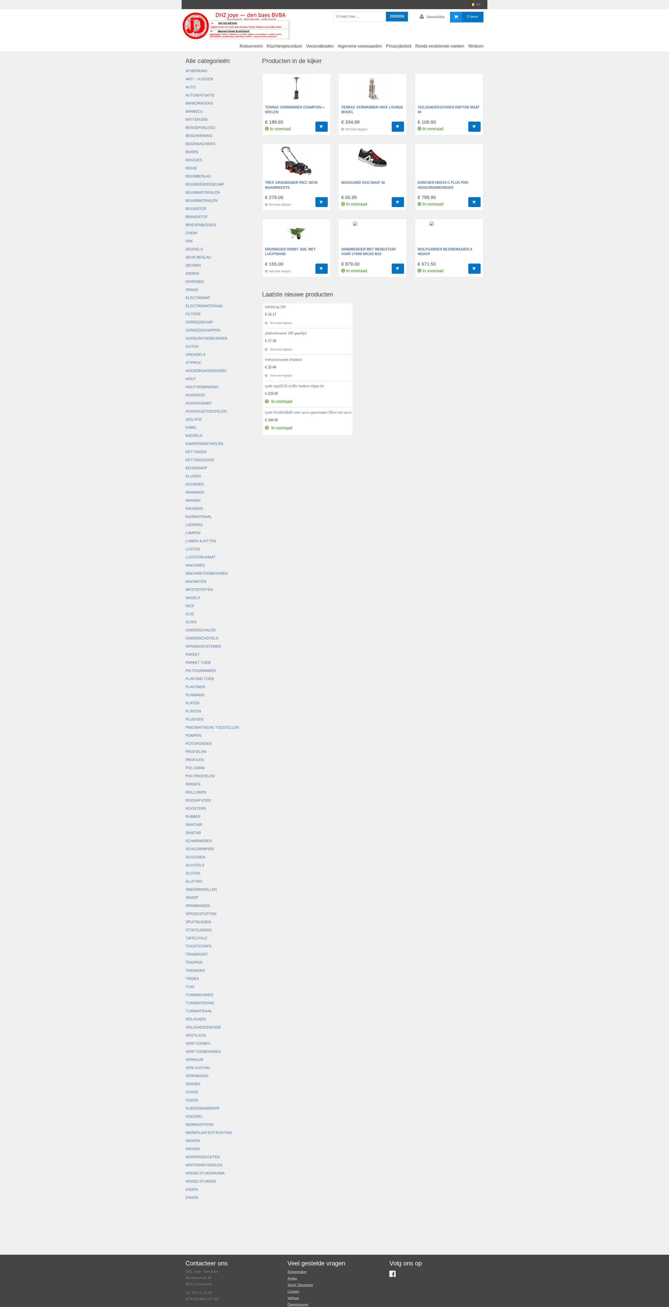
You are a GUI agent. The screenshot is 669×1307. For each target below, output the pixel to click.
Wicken (193, 1141)
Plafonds (195, 687)
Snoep (192, 897)
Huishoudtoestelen (206, 411)
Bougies (194, 160)
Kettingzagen (200, 460)
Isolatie (194, 419)
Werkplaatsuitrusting (209, 1133)
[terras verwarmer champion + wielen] (296, 90)
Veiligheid (196, 1019)
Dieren (192, 273)
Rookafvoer (198, 800)
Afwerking (196, 71)
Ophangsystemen (203, 646)
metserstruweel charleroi (283, 360)
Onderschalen (201, 630)
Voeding (194, 1116)
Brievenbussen (201, 225)
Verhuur (194, 1060)
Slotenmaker (297, 1272)
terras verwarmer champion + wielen (295, 109)
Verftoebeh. (198, 1043)
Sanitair (194, 825)
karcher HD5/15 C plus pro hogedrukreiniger (443, 185)
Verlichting (198, 1068)
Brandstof (197, 217)
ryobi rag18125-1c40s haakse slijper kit (294, 386)
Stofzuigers (199, 930)
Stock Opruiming (300, 1285)
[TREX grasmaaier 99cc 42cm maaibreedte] (296, 163)
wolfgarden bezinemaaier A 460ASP (445, 251)
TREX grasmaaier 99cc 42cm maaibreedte (291, 185)
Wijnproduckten (203, 1157)
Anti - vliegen (199, 79)
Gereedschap (199, 322)
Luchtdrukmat (201, 557)
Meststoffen (199, 589)
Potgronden (199, 743)
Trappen (194, 962)
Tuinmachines (199, 995)
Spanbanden (198, 906)
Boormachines (200, 144)
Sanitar (193, 833)
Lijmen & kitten (201, 541)
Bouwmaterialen (203, 192)
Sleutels (195, 865)
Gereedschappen (203, 330)
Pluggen (194, 719)
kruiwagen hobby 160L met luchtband (290, 251)
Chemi (191, 233)
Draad (192, 290)
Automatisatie (200, 95)
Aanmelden (435, 17)
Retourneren (251, 46)
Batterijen (196, 119)
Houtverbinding (202, 387)
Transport (197, 954)
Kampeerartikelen (204, 444)
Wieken (193, 1149)
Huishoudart (199, 403)
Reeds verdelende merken (439, 46)
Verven (193, 1084)
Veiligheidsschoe (203, 1027)
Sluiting (194, 881)
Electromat (198, 298)
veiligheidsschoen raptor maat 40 (449, 109)
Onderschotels (202, 638)
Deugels (194, 249)
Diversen (195, 281)
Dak (189, 241)
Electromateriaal (204, 306)
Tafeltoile (196, 938)
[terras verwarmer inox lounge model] (372, 90)
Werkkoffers (200, 1124)
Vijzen (192, 1100)
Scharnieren (199, 841)
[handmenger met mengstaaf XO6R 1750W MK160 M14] (372, 234)
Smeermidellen (201, 889)
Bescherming (199, 136)
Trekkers (195, 970)
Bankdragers (199, 103)
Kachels (194, 435)
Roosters (196, 808)
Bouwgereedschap (205, 184)
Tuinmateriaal (200, 1003)
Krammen (195, 492)
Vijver (192, 1092)
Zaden (192, 1189)
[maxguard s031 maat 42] (372, 163)
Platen (192, 703)
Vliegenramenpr (202, 1108)
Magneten (196, 581)
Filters (193, 314)
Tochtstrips (198, 946)
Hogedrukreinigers (206, 371)
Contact (293, 1291)
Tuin (190, 987)
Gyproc (193, 363)
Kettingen (196, 452)
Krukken (194, 508)
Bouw (191, 168)
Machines (195, 565)
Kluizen (193, 476)
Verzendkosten (320, 46)
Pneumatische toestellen (212, 727)
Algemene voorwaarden (360, 46)
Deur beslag (198, 257)
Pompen (193, 735)
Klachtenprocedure (284, 46)
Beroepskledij (200, 127)
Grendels (195, 354)
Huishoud (195, 395)
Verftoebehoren (203, 1051)
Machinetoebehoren (207, 573)
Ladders (194, 525)
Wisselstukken (201, 1181)
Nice (190, 606)
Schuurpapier (200, 849)
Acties (292, 1278)
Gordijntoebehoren (206, 338)
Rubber (193, 816)
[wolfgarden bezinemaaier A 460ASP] (449, 234)
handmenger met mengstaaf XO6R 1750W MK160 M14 (368, 251)
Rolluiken (196, 792)
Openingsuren (297, 1304)
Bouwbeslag (198, 176)
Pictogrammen (201, 671)
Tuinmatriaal (199, 1011)
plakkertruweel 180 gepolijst (286, 333)
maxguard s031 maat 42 (363, 183)
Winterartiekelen (204, 1165)
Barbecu (194, 111)
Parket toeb (198, 662)
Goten (192, 346)
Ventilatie (196, 1035)
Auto (191, 87)
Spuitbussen (198, 922)
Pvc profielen (200, 776)
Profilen (195, 760)
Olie (190, 614)
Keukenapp (196, 468)
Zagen (192, 1197)
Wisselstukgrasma (205, 1173)
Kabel (191, 427)
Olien (191, 622)
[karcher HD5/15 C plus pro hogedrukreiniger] (449, 163)
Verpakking (197, 1076)
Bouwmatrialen (201, 200)
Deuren (193, 265)
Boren (192, 152)
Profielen (196, 752)
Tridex (192, 979)
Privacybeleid (398, 46)
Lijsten (193, 549)
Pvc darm (195, 768)
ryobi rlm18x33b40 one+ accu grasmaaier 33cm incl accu (308, 412)
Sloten (193, 873)
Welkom (475, 46)
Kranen (193, 500)
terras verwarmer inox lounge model (372, 109)
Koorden (195, 484)
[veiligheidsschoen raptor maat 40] (449, 90)
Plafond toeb (200, 679)
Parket (193, 654)
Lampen (193, 533)
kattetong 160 (275, 307)
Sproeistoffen (201, 914)
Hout (191, 379)
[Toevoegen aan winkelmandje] (321, 127)
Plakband (195, 695)
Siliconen (195, 857)
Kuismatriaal (199, 517)
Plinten (193, 711)
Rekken (193, 784)
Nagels (193, 598)
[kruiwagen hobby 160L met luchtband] (296, 234)
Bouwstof (196, 209)
